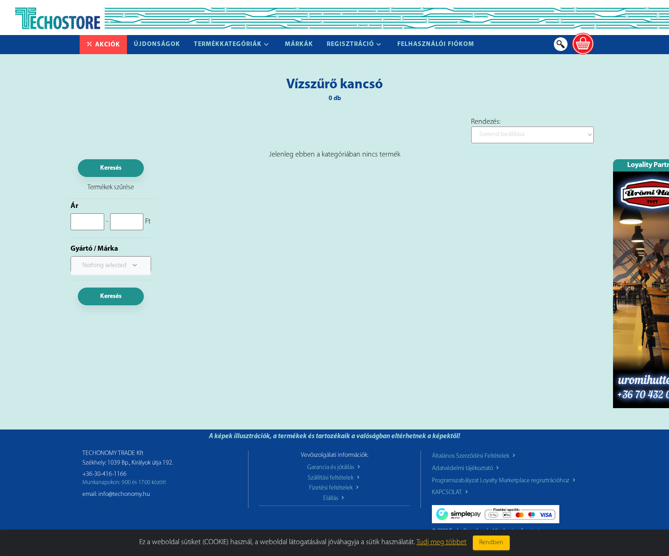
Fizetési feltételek (331, 488)
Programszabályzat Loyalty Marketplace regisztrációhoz (501, 480)
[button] (111, 266)
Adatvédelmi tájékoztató (463, 468)
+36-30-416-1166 (104, 474)
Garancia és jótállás (331, 467)
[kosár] (583, 44)
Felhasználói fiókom (435, 44)
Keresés (111, 168)
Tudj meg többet (441, 542)
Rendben (491, 542)
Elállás (331, 498)
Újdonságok (157, 44)
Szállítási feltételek (331, 478)
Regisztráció (350, 44)
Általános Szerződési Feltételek (471, 456)
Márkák (299, 44)
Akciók (107, 44)
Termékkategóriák (228, 44)
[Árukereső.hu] (161, 526)
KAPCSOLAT (447, 492)
